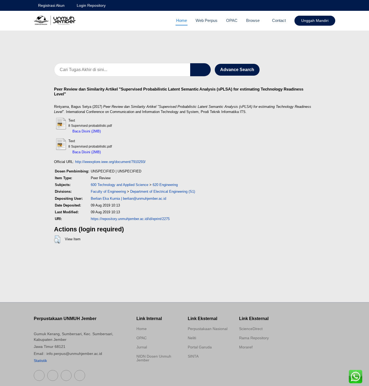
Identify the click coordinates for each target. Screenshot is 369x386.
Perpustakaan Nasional (207, 329)
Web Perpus (206, 20)
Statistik (40, 360)
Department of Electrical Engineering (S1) (162, 191)
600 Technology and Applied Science (119, 185)
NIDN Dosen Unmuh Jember (153, 358)
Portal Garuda (200, 347)
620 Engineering (165, 185)
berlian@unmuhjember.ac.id (144, 199)
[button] (57, 239)
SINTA (193, 356)
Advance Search (237, 69)
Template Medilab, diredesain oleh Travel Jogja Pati (207, 369)
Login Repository (91, 5)
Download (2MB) (116, 131)
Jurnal (141, 347)
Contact (279, 20)
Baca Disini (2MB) (86, 131)
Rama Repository (254, 338)
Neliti (192, 338)
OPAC (231, 20)
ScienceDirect (251, 329)
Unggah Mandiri (314, 20)
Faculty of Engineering (108, 191)
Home (181, 20)
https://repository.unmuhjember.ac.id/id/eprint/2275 (130, 219)
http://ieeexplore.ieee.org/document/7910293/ (110, 162)
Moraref (246, 347)
